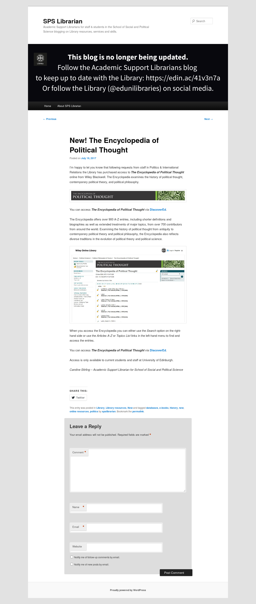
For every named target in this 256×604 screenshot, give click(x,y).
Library (100, 408)
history (174, 408)
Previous (49, 119)
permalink (138, 411)
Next (208, 119)
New (130, 408)
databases (152, 408)
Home (47, 106)
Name (78, 507)
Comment (79, 452)
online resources (79, 411)
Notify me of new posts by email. (91, 564)
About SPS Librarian (69, 106)
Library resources (116, 408)
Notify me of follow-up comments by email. (97, 557)
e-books (164, 408)
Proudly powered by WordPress (128, 590)
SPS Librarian (62, 21)
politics (94, 411)
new (181, 408)
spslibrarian (109, 411)
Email (78, 527)
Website (77, 546)
